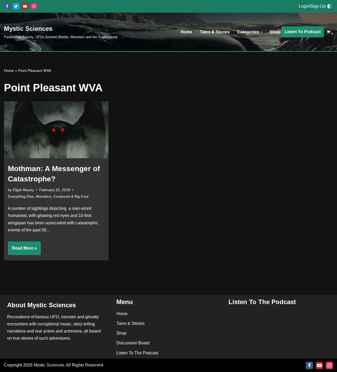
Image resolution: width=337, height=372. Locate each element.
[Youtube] (25, 6)
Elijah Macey (23, 190)
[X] (16, 6)
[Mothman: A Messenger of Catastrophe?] (56, 129)
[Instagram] (34, 6)
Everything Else (21, 196)
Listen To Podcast (303, 31)
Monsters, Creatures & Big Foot (62, 196)
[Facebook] (7, 6)
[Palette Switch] (329, 6)
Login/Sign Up (312, 6)
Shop (275, 32)
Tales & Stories (215, 32)
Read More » (22, 250)
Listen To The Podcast (137, 352)
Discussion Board (133, 343)
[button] (261, 32)
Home (186, 32)
